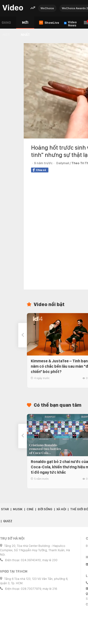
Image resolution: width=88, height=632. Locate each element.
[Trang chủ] (12, 8)
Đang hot (6, 25)
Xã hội (61, 509)
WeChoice (47, 8)
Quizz (7, 521)
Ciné (30, 509)
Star (5, 509)
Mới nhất (25, 25)
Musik (17, 509)
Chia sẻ (41, 170)
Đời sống (45, 509)
